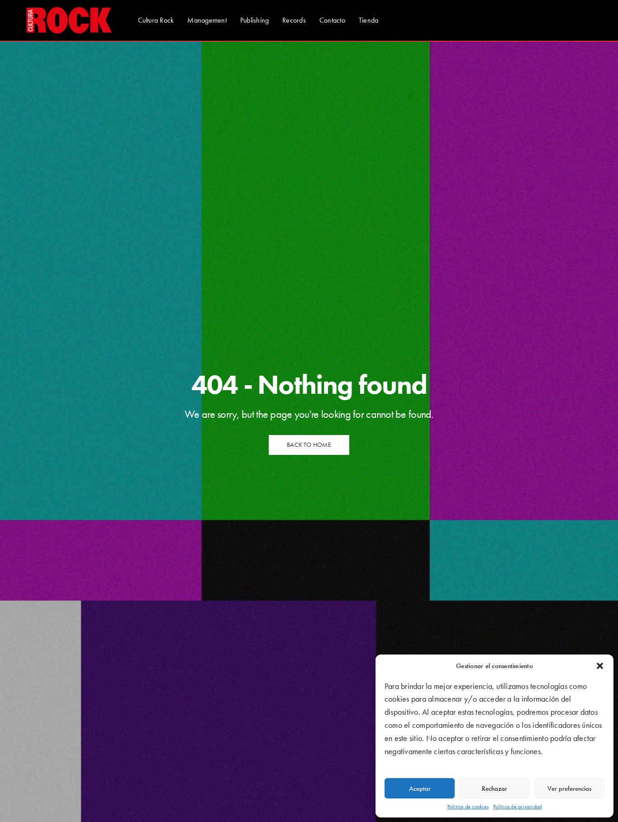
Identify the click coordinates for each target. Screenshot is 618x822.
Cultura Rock (156, 20)
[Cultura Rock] (69, 20)
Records (294, 20)
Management (206, 20)
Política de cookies (468, 806)
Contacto (332, 20)
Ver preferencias (569, 788)
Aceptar (420, 788)
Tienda (368, 20)
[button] (599, 665)
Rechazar (494, 788)
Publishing (254, 20)
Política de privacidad (517, 806)
